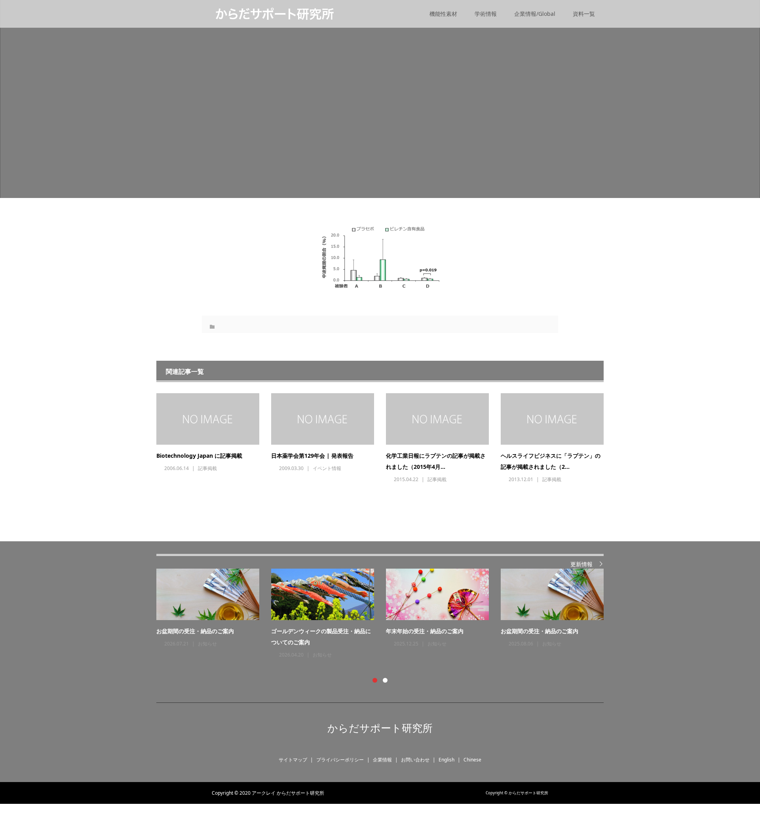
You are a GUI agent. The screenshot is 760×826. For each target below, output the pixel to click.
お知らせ (207, 643)
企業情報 (382, 759)
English (446, 759)
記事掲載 (207, 468)
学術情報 (486, 13)
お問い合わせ (415, 759)
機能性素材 (443, 13)
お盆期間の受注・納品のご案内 (195, 631)
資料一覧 (584, 13)
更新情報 (581, 564)
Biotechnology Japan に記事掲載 (199, 455)
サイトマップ (293, 759)
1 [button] (374, 680)
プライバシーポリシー (340, 759)
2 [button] (385, 680)
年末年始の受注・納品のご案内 (425, 631)
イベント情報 (327, 468)
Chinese (472, 759)
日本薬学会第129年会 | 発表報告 (312, 455)
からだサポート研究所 (380, 728)
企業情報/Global (534, 13)
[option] (386, 614)
